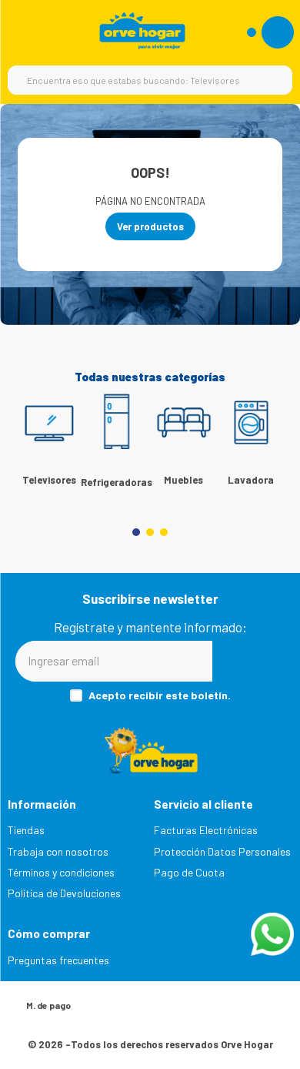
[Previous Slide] (34, 439)
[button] (136, 532)
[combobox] (150, 80)
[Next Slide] (265, 439)
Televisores (49, 480)
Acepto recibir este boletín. (159, 695)
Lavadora (251, 480)
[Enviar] (248, 661)
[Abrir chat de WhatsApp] (272, 934)
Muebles (183, 480)
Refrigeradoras (116, 482)
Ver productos (150, 226)
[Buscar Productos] (273, 80)
